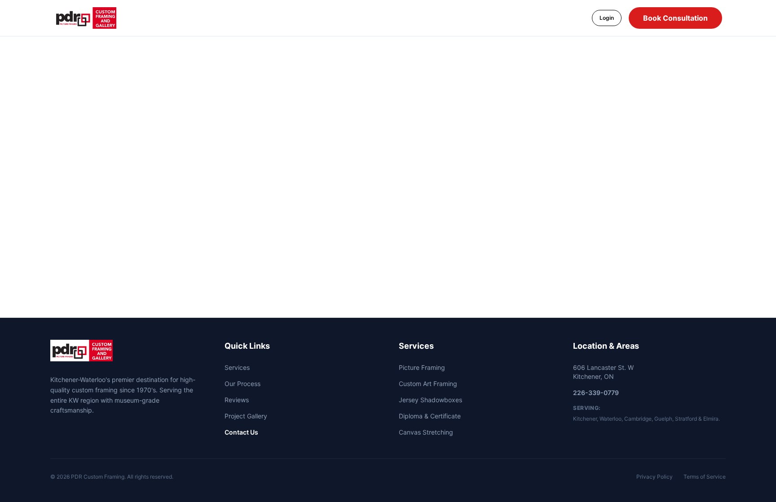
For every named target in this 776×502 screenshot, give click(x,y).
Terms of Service (704, 476)
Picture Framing (422, 367)
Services (237, 367)
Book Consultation (675, 17)
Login (607, 17)
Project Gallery (246, 416)
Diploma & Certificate (430, 416)
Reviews (237, 400)
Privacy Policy (654, 476)
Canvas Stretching (426, 432)
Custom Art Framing (428, 383)
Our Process (242, 383)
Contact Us (241, 432)
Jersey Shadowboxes (430, 400)
